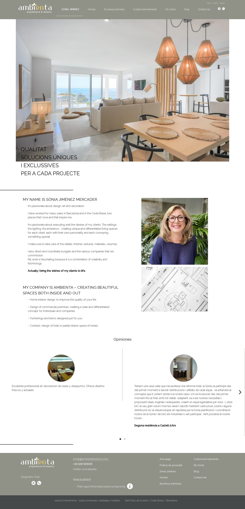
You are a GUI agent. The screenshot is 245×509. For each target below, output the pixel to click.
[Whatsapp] (223, 8)
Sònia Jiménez (70, 9)
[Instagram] (219, 8)
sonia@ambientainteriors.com (90, 459)
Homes (92, 9)
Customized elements (145, 9)
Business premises (114, 9)
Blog (186, 9)
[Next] (239, 392)
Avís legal (165, 459)
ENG (222, 3)
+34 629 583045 (82, 464)
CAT (208, 3)
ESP (215, 3)
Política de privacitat (171, 465)
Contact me (204, 9)
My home (171, 9)
